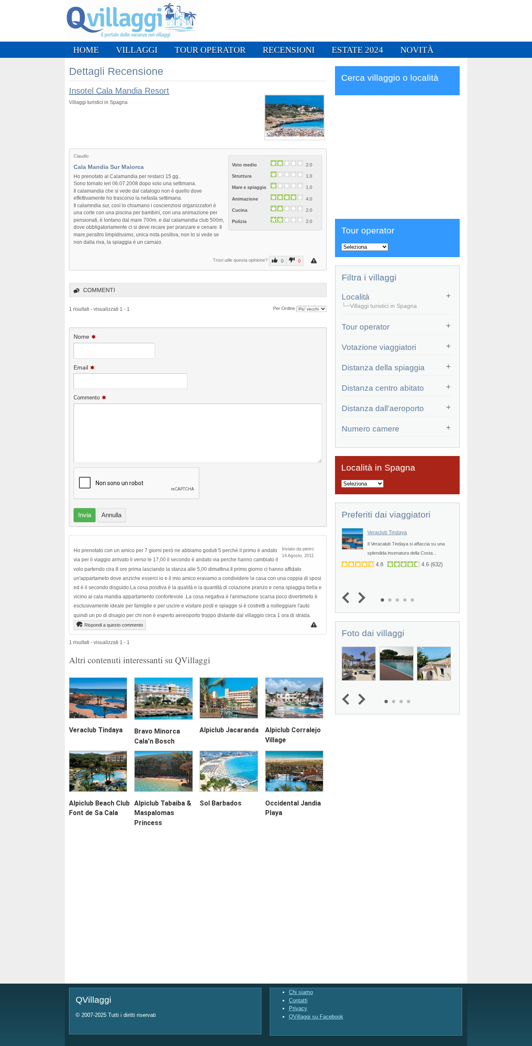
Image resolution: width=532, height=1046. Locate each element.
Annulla (111, 514)
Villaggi (137, 50)
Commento (87, 397)
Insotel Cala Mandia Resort (119, 90)
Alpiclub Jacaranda (229, 730)
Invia (84, 514)
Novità (416, 50)
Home (86, 50)
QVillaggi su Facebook (316, 1017)
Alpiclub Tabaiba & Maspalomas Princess (162, 812)
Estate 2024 (357, 50)
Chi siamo (301, 992)
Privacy (298, 1008)
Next (359, 597)
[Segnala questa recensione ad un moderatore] (315, 260)
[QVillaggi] (131, 40)
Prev (347, 597)
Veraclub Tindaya (96, 730)
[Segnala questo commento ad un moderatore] (315, 625)
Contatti (298, 1000)
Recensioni (289, 50)
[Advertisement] (397, 156)
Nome (81, 336)
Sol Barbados (220, 803)
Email (81, 367)
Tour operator (210, 50)
